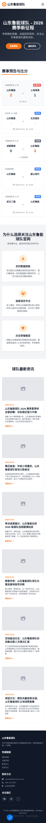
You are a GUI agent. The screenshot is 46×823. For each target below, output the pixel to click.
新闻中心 (5, 764)
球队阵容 (5, 757)
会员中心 (5, 767)
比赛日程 (5, 761)
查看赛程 (14, 46)
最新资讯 (32, 46)
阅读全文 (8, 426)
